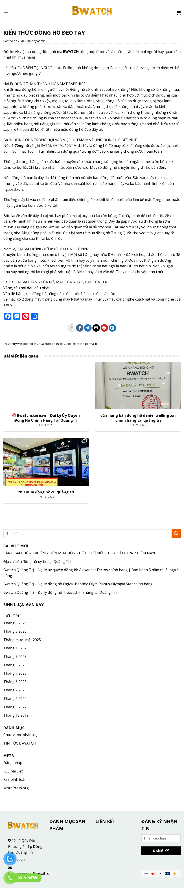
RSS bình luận (14, 779)
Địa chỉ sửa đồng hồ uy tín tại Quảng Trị (37, 561)
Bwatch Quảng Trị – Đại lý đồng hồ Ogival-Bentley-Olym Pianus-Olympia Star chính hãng (78, 583)
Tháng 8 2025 (14, 665)
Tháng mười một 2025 (22, 639)
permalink (92, 344)
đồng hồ (21, 145)
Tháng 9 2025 (14, 656)
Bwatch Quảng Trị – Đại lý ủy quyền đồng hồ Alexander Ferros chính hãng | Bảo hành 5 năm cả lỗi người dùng (91, 572)
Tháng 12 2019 (15, 715)
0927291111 (23, 860)
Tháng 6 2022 (14, 698)
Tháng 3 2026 (14, 631)
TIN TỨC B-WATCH (19, 743)
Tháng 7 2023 (14, 690)
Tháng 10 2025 (15, 648)
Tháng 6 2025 (14, 681)
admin (41, 41)
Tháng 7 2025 (14, 673)
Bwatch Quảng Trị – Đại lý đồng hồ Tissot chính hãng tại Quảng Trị (60, 592)
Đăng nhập (12, 762)
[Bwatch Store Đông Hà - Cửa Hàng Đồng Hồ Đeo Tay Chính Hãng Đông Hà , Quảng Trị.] (92, 11)
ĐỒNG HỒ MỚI (45, 248)
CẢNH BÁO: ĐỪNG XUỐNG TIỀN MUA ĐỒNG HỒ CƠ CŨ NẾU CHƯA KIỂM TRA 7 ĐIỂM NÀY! (79, 553)
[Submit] (176, 533)
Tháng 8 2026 (14, 623)
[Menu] (6, 11)
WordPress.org (16, 787)
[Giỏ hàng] (178, 13)
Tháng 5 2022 (14, 707)
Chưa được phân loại (50, 344)
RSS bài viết (13, 771)
